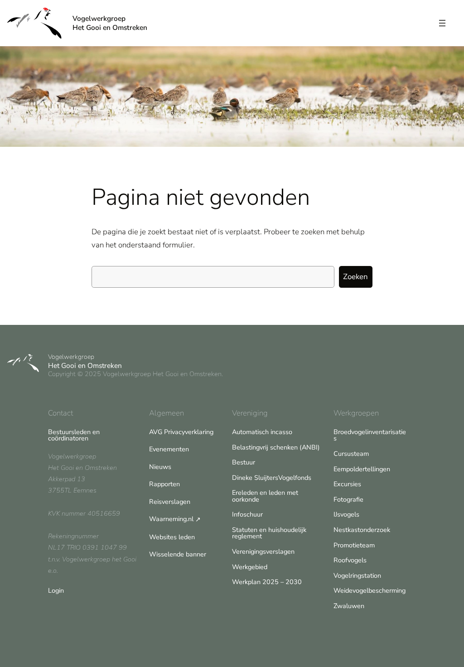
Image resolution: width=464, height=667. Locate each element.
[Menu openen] (442, 23)
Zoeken (355, 276)
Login (56, 590)
